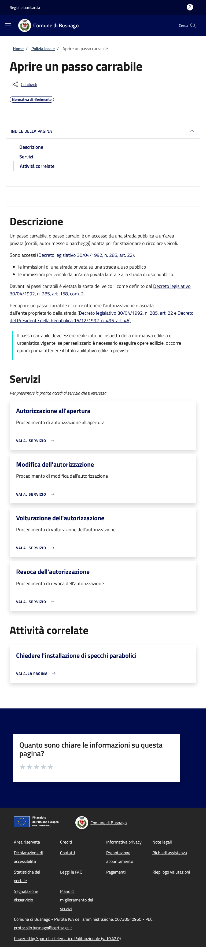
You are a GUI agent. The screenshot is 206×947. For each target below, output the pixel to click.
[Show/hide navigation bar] (8, 25)
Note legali (162, 842)
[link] (36, 440)
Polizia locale (43, 48)
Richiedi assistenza (169, 852)
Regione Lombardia (25, 7)
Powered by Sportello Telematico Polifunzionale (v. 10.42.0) (67, 938)
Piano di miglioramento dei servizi (76, 900)
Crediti (66, 842)
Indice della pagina (31, 131)
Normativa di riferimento (32, 98)
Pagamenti (116, 872)
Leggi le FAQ (71, 872)
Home (18, 48)
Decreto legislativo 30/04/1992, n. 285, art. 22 (85, 255)
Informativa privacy (124, 842)
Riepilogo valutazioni (171, 872)
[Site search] (193, 25)
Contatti (67, 852)
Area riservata (27, 842)
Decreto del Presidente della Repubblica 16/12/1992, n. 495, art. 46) (102, 316)
